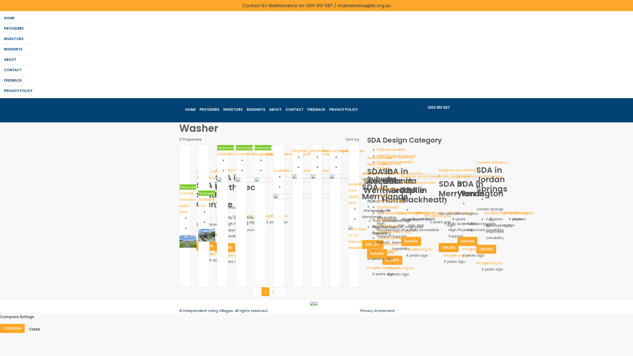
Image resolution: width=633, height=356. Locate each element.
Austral (383, 194)
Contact (13, 69)
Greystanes (388, 250)
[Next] (282, 291)
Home (9, 18)
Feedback (13, 80)
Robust (383, 168)
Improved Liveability (395, 161)
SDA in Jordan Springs (491, 179)
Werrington (387, 225)
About (10, 59)
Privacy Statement (377, 310)
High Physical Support (396, 155)
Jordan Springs (390, 238)
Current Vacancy (211, 171)
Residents (13, 49)
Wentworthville (391, 213)
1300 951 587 (438, 107)
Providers (14, 28)
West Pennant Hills (394, 231)
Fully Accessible (391, 149)
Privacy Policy (18, 90)
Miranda (384, 219)
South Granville (391, 200)
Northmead (387, 207)
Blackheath (387, 244)
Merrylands (387, 188)
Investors (13, 38)
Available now (230, 153)
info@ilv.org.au (214, 253)
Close (34, 329)
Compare (12, 328)
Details (486, 249)
